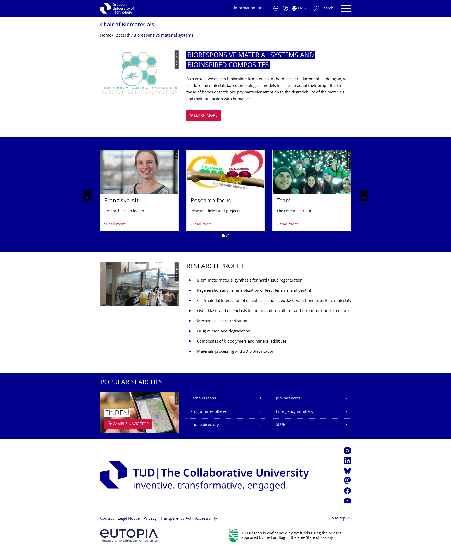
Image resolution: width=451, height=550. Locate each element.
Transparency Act (176, 519)
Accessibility (206, 519)
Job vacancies (288, 398)
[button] (223, 237)
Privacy (150, 519)
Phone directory (204, 425)
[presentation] (87, 195)
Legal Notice (129, 519)
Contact (107, 519)
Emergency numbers (294, 412)
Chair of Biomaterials (127, 25)
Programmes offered (209, 412)
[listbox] (225, 196)
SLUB (281, 425)
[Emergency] (276, 8)
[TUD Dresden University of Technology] (117, 8)
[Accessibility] (285, 8)
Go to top (337, 519)
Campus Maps (203, 398)
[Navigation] (346, 8)
